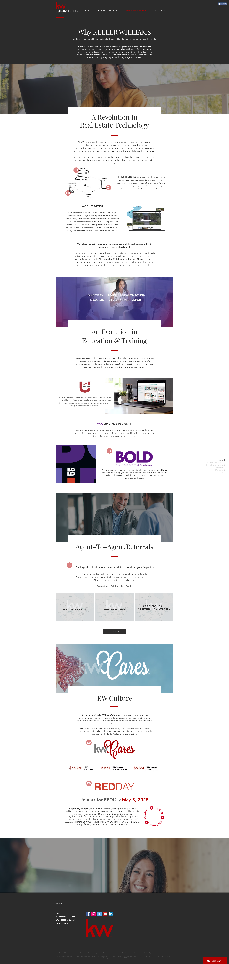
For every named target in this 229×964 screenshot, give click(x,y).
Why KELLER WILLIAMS (65, 920)
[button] (76, 170)
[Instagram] (93, 914)
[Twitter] (99, 914)
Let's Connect (62, 923)
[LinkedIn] (111, 914)
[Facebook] (88, 914)
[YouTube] (105, 914)
